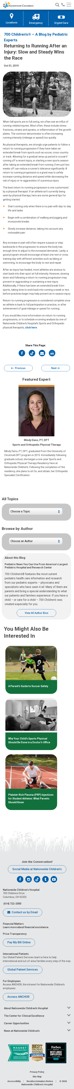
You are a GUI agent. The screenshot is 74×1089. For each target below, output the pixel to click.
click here (31, 327)
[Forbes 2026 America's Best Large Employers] (56, 1052)
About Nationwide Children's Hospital (26, 1008)
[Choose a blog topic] (36, 513)
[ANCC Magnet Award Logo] (18, 1052)
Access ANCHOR (18, 996)
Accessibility (14, 1081)
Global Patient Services (22, 969)
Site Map (37, 1076)
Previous (20, 368)
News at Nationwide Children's (22, 1030)
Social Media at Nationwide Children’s (37, 869)
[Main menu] (69, 5)
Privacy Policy (37, 1072)
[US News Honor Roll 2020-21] (37, 1052)
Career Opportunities (16, 1023)
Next (54, 368)
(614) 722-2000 (12, 903)
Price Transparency (15, 933)
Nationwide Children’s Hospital (37, 1084)
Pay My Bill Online (19, 942)
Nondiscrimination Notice (40, 1081)
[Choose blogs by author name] (36, 542)
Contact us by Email (24, 912)
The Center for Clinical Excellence (24, 1015)
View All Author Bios (36, 613)
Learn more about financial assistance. (26, 927)
